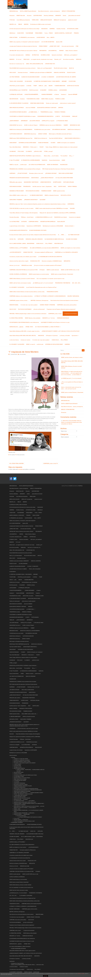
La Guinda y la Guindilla (65, 335)
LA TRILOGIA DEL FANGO (62, 120)
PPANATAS (76, 33)
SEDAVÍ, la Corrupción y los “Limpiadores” (66, 142)
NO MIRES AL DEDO (45, 55)
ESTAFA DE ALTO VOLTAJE (73, 85)
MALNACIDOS (44, 28)
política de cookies (81, 973)
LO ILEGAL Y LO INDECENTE (47, 77)
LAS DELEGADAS (63, 90)
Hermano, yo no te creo (15, 265)
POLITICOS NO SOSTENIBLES (24, 309)
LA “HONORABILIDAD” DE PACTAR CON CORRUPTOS (50, 256)
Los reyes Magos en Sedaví (19, 776)
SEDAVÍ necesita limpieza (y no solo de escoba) (39, 274)
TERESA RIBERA (38, 33)
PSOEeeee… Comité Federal (27, 217)
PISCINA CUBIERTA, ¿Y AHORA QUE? (21, 819)
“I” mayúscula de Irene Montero (70, 313)
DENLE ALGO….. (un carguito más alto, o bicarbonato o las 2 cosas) (38, 59)
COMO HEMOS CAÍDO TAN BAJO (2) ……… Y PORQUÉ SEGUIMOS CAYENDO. (28, 792)
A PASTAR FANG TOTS (50, 63)
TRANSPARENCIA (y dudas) (46, 112)
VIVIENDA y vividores (52, 90)
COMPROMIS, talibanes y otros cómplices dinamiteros (21, 296)
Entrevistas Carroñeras (23, 72)
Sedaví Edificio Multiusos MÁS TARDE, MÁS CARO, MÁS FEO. (23, 335)
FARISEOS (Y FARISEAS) (59, 112)
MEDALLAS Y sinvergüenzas (60, 20)
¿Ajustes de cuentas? (72, 20)
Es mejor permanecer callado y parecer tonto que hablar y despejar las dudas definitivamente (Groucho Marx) (33, 234)
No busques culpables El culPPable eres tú (44, 252)
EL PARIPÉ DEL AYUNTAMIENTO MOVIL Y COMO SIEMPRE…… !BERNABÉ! (50, 81)
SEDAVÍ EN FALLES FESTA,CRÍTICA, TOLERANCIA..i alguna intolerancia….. (26, 155)
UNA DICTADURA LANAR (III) (19, 768)
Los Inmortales (16, 781)
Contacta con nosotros (25, 340)
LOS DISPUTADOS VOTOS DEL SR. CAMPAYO (66, 77)
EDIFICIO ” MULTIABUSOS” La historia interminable (23, 793)
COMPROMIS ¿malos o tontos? (55, 313)
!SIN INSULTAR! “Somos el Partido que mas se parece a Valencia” (23, 50)
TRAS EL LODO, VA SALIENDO (16, 81)
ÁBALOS (20, 24)
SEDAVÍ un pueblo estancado (53, 269)
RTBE (77, 46)
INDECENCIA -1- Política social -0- (30, 147)
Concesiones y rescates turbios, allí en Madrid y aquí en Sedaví (23, 256)
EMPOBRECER (24, 120)
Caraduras (22, 98)
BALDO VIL (71, 68)
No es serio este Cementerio (68, 46)
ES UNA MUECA (28, 81)
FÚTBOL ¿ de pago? (48, 151)
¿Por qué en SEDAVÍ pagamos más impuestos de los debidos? (30, 817)
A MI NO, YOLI (13, 239)
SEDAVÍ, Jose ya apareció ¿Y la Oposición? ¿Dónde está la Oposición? (25, 41)
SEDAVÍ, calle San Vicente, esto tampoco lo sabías (20, 283)
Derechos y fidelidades (48, 15)
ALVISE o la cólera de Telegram (31, 125)
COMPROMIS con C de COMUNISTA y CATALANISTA (66, 252)
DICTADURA (24, 221)
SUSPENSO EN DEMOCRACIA (19, 787)
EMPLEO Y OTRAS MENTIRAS (68, 11)
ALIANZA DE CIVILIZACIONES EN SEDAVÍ (30, 77)
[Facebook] (11, 478)
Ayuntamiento (75, 335)
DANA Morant (12, 33)
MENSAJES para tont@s (27, 265)
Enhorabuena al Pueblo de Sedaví (17, 963)
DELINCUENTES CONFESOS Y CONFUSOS (46, 107)
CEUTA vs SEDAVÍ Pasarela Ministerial (28, 11)
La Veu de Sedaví (22, 354)
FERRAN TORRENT (43, 46)
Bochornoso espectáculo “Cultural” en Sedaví (22, 761)
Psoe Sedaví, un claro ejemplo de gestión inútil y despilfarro (25, 762)
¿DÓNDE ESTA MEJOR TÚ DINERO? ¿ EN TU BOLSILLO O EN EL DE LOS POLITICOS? (61, 331)
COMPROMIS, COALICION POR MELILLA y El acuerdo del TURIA (24, 269)
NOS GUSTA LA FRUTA (66, 195)
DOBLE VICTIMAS (13, 37)
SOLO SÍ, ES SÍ (13, 309)
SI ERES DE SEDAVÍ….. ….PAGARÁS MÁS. (22, 814)
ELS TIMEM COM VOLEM (73, 234)
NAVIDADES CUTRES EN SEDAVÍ (17, 190)
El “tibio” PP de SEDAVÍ (14, 160)
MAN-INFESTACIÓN (14, 98)
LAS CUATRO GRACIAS (35, 120)
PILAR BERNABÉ (29, 33)
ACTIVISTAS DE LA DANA (72, 28)
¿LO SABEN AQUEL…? (34, 112)
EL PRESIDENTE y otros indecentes (27, 37)
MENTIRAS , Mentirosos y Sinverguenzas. (39, 300)
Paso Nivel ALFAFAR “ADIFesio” (56, 138)
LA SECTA (57, 116)
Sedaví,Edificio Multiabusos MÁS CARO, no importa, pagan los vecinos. (25, 331)
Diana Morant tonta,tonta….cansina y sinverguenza (49, 11)
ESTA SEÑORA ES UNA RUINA (59, 129)
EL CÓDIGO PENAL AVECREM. (16, 318)
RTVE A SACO (21, 151)
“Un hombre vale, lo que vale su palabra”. (29, 304)
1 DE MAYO (52, 142)
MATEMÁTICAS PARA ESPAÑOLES (47, 221)
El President (42, 269)
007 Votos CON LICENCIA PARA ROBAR (64, 177)
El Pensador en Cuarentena (52, 335)
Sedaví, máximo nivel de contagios (20, 779)
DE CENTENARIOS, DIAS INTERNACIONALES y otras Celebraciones (24, 322)
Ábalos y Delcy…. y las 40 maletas (51, 155)
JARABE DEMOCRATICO (45, 182)
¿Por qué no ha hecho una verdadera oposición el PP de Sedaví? (48, 265)
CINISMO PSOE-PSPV (28, 252)
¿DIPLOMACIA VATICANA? (51, 173)
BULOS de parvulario (33, 90)
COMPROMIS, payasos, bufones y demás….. (19, 300)
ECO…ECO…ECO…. (76, 283)
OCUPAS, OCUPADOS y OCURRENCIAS (18, 274)
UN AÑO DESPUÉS (41, 37)
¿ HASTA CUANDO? (17, 764)
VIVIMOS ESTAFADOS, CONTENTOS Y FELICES (23, 785)
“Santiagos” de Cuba (17, 766)
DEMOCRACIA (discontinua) (30, 134)
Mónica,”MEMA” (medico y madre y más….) (19, 195)
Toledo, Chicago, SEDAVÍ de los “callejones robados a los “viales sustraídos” (62, 147)
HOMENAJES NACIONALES (63, 318)
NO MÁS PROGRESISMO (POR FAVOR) (37, 230)
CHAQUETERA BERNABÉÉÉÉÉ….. (32, 94)
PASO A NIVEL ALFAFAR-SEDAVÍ (66, 173)
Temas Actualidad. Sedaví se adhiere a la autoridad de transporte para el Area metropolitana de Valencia (71, 422)
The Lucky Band (63, 155)
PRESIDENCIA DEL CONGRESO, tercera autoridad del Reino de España (25, 169)
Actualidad (13, 757)
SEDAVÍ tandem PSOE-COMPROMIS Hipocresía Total (21, 138)
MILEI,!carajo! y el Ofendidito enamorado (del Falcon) (60, 134)
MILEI (55, 186)
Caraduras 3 (63, 94)
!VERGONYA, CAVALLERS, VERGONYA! (34, 239)
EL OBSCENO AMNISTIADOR (36, 195)
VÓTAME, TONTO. (29, 326)
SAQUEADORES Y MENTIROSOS (31, 182)
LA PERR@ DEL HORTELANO (16, 94)
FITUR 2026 (12, 20)
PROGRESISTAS (27, 186)
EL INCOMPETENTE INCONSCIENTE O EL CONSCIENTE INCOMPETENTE (28, 789)
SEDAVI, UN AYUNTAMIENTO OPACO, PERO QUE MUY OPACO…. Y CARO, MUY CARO (27, 964)
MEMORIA (26, 24)
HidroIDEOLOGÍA (63, 164)
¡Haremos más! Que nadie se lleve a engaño (19, 261)
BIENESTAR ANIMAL (14, 304)
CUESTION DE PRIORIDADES (19, 783)
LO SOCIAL (29, 85)
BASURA (50, 85)
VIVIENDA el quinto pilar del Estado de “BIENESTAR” (41, 72)
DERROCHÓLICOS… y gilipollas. (17, 326)
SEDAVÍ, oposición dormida (59, 190)
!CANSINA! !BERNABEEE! (46, 94)
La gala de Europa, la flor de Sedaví (17, 226)
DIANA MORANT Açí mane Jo (16, 125)
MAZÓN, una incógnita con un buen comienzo (70, 247)
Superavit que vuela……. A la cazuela (21, 799)
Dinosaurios (12, 15)
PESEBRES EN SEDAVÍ (46, 190)
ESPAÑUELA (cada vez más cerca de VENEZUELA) (50, 125)
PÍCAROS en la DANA (60, 98)
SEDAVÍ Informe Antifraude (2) (40, 138)
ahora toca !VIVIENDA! (30, 107)
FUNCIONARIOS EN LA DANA (33, 98)
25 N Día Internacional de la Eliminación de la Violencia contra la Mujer (24, 28)
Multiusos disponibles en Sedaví (20, 796)
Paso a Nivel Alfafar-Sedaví (15, 147)
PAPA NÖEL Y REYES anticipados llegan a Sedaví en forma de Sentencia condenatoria (28, 313)
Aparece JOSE (59, 41)
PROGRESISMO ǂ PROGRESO (17, 822)
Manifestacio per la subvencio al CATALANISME (53, 226)
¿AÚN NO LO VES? (38, 151)
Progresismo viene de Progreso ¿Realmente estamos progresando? (61, 309)
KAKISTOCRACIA (35, 177)
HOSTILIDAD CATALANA (68, 182)
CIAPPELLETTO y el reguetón (48, 120)
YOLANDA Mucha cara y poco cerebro (42, 129)
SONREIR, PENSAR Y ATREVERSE (47, 304)
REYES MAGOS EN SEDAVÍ (15, 186)
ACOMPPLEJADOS (57, 182)
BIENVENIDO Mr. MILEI (75, 125)
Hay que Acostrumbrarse (54, 160)
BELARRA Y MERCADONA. (73, 296)
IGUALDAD (72, 208)
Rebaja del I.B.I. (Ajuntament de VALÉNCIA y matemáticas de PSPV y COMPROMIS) (57, 212)
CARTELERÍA (21, 239)
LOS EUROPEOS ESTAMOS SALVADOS (18, 112)
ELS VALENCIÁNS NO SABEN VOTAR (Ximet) (54, 239)
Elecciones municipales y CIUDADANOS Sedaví (52, 261)
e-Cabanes (56, 94)
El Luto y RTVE (16, 818)
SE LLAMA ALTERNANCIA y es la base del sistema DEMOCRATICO (44, 247)
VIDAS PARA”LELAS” (58, 243)
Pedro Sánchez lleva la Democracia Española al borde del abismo (64, 300)
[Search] (83, 350)
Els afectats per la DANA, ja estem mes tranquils (40, 24)
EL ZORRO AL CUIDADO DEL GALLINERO (22, 760)
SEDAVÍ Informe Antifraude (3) (74, 129)
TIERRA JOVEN (35, 20)
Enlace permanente (20, 454)
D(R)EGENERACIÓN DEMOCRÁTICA (45, 116)
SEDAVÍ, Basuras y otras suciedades (32, 318)
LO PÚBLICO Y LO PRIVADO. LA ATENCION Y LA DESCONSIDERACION (50, 296)
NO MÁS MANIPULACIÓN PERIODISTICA (18, 230)
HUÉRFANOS (12, 173)
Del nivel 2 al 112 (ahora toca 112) (17, 63)
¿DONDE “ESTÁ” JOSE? (54, 46)
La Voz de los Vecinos (14, 340)
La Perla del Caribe (17, 765)
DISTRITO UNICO (62, 186)
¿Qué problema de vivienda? (74, 15)
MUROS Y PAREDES (72, 186)
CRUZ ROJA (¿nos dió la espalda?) (17, 85)
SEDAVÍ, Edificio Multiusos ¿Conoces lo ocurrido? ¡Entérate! (22, 278)
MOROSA (61, 50)
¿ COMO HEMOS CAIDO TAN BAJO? (20, 795)
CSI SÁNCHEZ (13, 151)
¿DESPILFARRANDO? (14, 120)
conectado (20, 469)
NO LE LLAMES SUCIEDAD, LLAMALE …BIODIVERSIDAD (22, 243)
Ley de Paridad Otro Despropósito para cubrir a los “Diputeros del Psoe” (41, 287)
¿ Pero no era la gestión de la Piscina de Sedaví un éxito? (24, 821)
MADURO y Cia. (13, 24)
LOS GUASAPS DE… (52, 50)
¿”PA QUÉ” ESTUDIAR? (22, 173)
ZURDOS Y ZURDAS (42, 134)
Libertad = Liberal (17, 808)
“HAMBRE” (65, 125)
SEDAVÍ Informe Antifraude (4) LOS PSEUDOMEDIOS (21, 129)
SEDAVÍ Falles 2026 (21, 15)
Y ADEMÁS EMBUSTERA (59, 85)
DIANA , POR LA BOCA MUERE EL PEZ (34, 63)
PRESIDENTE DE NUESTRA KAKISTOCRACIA (19, 177)
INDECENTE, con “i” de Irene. (48, 318)
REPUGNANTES (42, 50)
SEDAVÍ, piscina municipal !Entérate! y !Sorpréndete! (62, 274)
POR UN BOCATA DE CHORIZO (32, 190)
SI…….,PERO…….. (62, 234)
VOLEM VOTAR (20, 33)
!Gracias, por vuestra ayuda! (52, 103)
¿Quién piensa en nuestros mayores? (68, 103)
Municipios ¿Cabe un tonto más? (36, 173)
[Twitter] (14, 478)
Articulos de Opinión (69, 226)
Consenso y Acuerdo (17, 773)
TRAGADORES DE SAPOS (52, 291)
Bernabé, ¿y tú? (57, 59)
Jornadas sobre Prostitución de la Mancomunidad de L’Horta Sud (23, 46)
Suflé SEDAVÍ (42, 199)
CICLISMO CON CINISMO (71, 239)
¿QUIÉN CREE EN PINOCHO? (47, 177)
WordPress (80, 485)
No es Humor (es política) (68, 59)
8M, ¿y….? (71, 155)
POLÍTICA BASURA (66, 116)
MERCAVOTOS (67, 261)
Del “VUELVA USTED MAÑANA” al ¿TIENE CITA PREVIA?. (47, 326)
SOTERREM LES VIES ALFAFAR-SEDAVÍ (27, 142)
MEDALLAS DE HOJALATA (46, 20)
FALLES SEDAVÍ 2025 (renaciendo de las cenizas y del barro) (23, 68)
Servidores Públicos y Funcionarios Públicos (22, 777)
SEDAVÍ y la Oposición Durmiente (52, 195)
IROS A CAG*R (13, 72)
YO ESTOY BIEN (72, 81)
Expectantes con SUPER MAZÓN (34, 226)
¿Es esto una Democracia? (39, 309)
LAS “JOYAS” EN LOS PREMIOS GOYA (37, 164)
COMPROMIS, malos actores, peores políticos (66, 304)
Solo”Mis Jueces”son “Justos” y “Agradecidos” (42, 186)
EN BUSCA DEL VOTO (35, 261)
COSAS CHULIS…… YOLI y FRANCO (44, 243)
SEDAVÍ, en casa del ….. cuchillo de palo (18, 164)
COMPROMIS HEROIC (33, 221)
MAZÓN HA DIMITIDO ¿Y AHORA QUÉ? (63, 33)
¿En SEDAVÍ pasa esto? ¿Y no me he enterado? (43, 283)
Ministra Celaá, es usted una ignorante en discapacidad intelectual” (26, 788)
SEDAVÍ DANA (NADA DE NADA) (37, 103)
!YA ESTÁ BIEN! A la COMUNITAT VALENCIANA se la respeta (23, 116)
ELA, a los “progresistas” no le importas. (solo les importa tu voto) (50, 278)
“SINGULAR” (74, 116)
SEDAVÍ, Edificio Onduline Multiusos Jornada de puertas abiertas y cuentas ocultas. (27, 291)
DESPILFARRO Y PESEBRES (16, 199)
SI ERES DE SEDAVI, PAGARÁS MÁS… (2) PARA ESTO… (24, 812)
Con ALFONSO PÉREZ (14, 221)
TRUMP (35, 85)
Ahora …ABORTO (50, 37)
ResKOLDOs (44, 160)
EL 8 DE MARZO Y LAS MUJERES (17, 287)
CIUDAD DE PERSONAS (43, 142)
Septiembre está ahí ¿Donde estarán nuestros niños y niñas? (25, 802)
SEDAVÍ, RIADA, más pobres (47, 98)
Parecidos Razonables (14, 217)
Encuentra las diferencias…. (22, 815)
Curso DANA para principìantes (23, 20)
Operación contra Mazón (57, 55)
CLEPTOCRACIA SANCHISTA (16, 134)
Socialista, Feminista (61, 28)
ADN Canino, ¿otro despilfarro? (70, 55)
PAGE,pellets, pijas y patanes (16, 182)
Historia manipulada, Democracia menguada (22, 798)
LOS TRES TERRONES (14, 77)
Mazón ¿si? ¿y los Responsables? (45, 68)
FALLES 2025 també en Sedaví (60, 68)
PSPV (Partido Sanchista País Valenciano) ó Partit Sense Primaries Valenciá (58, 169)
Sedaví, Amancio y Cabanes (71, 50)
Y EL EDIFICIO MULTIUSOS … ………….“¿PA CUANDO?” (24, 800)
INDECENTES (41, 335)
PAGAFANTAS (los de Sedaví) (60, 217)
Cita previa (29, 15)
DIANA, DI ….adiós (43, 85)
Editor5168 (65, 420)
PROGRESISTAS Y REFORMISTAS (62, 283)
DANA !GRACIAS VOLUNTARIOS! (17, 107)
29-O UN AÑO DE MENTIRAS (48, 41)
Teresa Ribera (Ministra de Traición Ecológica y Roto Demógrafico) (24, 212)
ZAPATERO (60, 107)
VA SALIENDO (43, 90)
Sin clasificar (12, 454)
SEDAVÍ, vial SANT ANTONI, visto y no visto (70, 269)
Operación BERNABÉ (72, 94)
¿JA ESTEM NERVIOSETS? (15, 252)
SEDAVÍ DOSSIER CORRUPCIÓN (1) (72, 138)
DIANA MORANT (13, 142)
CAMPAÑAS (52, 28)
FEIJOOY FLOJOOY (71, 72)
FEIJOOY (42, 147)
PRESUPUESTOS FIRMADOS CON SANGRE (22, 791)
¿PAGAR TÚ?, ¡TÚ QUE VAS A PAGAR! (21, 758)
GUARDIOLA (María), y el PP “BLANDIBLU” (19, 247)
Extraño (64, 15)
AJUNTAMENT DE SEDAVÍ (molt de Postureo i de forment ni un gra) (55, 322)
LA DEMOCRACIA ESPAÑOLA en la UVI (43, 217)
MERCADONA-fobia (14, 11)
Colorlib (70, 485)
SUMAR (63, 160)
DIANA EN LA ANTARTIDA (59, 72)
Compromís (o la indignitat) (74, 217)
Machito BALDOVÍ (61, 221)
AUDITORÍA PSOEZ (37, 15)
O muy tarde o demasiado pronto (17, 55)
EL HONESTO (29, 151)
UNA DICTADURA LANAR (18, 772)
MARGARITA (58, 15)
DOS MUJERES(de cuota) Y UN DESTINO (18, 90)
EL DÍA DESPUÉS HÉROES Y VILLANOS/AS (19, 103)
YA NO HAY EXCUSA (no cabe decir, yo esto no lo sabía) (21, 208)
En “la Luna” (19, 59)
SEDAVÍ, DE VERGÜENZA (52, 164)
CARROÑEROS (70, 204)
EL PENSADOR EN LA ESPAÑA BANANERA (30, 160)
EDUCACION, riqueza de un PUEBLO (21, 784)
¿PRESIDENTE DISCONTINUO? (31, 199)
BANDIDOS (12, 59)
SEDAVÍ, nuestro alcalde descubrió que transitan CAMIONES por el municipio (51, 208)
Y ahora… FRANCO (48, 33)
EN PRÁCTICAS (35, 55)
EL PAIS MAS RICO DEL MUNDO (20, 780)
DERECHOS (78, 59)
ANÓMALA (28, 55)
